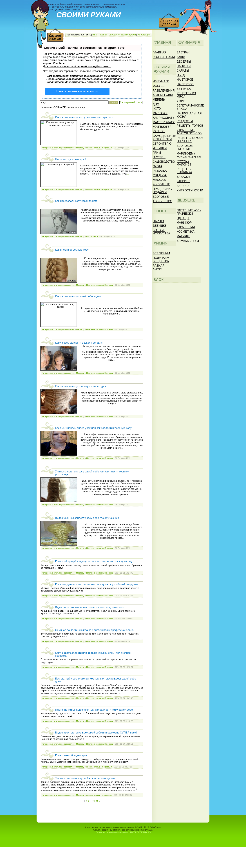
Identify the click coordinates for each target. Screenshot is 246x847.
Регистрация (143, 34)
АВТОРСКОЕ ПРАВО (140, 832)
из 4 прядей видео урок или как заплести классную (93, 561)
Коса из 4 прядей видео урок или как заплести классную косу (93, 428)
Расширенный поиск (131, 102)
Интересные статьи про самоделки (58, 148)
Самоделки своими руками (122, 34)
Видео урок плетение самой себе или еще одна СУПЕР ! (96, 732)
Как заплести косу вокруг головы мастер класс (84, 117)
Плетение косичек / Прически (99, 285)
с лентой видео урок (71, 755)
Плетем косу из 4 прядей (70, 159)
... (128, 173)
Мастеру (80, 148)
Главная (103, 34)
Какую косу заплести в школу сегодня (78, 342)
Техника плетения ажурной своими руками (85, 778)
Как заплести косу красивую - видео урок (80, 386)
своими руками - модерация (99, 148)
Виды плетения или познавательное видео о (89, 607)
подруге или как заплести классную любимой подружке (96, 584)
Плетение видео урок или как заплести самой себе (94, 709)
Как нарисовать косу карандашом (76, 201)
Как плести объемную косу (72, 249)
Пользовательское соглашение (112, 832)
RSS (94, 34)
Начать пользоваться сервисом (77, 91)
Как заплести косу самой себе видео (78, 296)
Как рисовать (92, 236)
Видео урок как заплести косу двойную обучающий (87, 518)
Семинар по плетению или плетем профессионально (94, 630)
